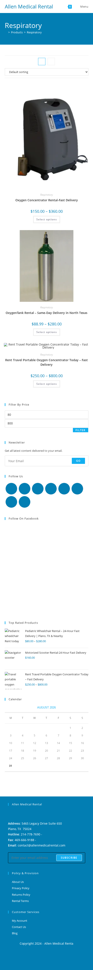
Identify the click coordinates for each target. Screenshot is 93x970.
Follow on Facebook (24, 518)
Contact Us (19, 927)
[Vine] (77, 489)
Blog (15, 933)
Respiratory (34, 32)
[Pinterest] (64, 489)
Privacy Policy (20, 888)
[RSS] (24, 502)
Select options (46, 219)
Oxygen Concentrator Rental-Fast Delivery (46, 200)
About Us (18, 882)
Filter (80, 430)
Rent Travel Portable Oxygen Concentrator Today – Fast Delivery (46, 362)
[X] (11, 489)
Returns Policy (21, 895)
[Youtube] (11, 502)
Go (78, 461)
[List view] (51, 61)
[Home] (6, 32)
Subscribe (69, 858)
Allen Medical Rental (29, 6)
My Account (19, 921)
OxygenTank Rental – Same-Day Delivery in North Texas (46, 313)
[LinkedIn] (51, 489)
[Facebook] (24, 489)
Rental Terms (20, 901)
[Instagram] (38, 489)
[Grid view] (41, 61)
